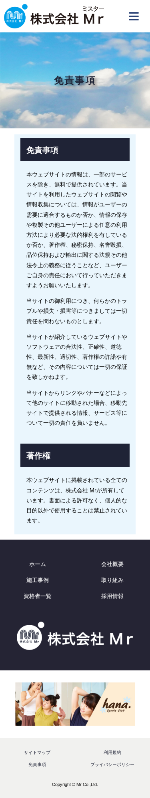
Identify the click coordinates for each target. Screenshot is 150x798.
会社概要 (112, 564)
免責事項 (37, 764)
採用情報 (112, 596)
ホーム (37, 564)
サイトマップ (37, 752)
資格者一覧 (38, 596)
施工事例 (37, 580)
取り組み (112, 580)
